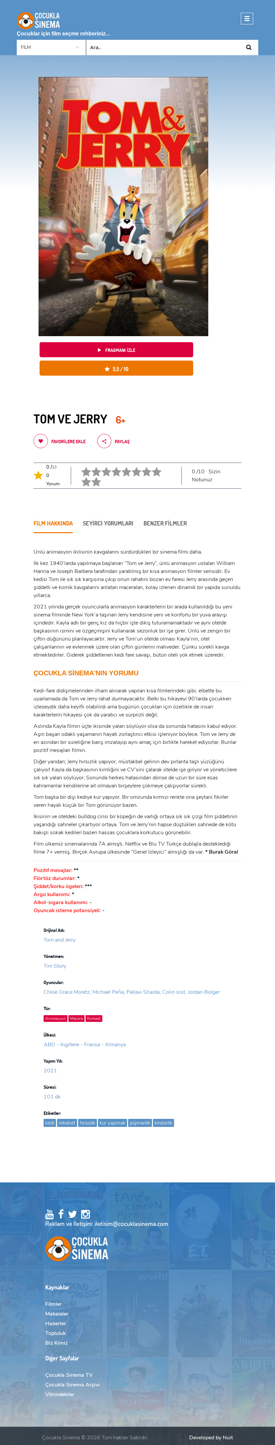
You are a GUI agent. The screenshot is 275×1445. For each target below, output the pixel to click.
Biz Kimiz (56, 1343)
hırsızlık (87, 1123)
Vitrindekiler (59, 1394)
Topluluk (55, 1333)
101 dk (52, 1096)
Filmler (53, 1304)
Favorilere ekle (68, 441)
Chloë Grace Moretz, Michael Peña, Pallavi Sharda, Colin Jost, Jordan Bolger (132, 992)
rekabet (67, 1123)
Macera (76, 1018)
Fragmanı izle (119, 350)
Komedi (94, 1018)
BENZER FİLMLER (165, 523)
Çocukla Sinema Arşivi (72, 1384)
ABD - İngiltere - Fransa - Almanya (85, 1044)
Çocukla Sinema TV (69, 1375)
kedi (49, 1123)
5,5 (119, 368)
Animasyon (55, 1018)
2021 (50, 1070)
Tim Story (55, 966)
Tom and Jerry (59, 940)
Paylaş (122, 441)
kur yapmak (112, 1123)
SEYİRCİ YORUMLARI (108, 523)
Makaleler (56, 1314)
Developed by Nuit (211, 1437)
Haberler (55, 1323)
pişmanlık (140, 1123)
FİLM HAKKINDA (53, 523)
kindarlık (163, 1123)
